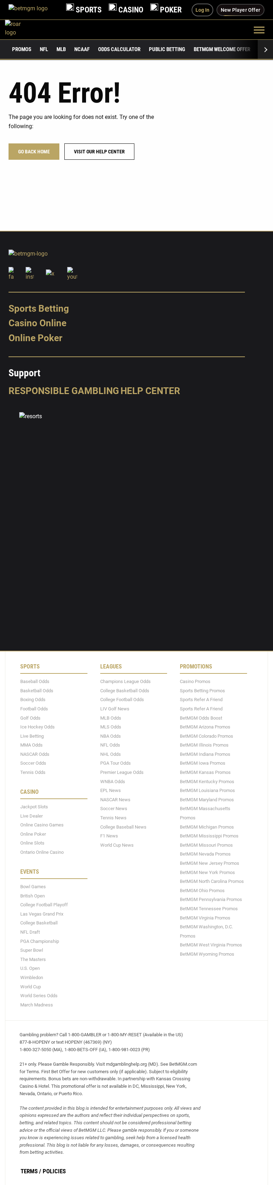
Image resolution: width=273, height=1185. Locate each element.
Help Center (150, 390)
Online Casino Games (42, 825)
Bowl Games (33, 886)
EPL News (110, 790)
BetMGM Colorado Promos (206, 736)
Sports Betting (39, 308)
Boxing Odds (33, 700)
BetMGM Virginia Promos (205, 918)
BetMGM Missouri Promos (206, 845)
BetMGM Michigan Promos (207, 827)
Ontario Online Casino (42, 852)
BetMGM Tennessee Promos (209, 908)
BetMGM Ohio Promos (202, 890)
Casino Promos (195, 681)
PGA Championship (39, 941)
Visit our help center (99, 151)
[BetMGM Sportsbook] (34, 10)
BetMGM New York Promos (207, 872)
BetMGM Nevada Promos (205, 854)
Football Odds (34, 708)
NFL (44, 49)
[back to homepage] (21, 29)
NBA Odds (110, 736)
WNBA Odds (112, 781)
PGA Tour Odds (115, 763)
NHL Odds (110, 754)
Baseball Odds (34, 681)
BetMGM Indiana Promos (205, 754)
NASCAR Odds (34, 754)
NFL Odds (110, 745)
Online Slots (32, 843)
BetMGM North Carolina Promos (212, 881)
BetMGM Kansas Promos (205, 772)
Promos (21, 49)
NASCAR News (115, 799)
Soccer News (113, 809)
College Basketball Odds (124, 690)
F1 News (109, 836)
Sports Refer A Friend (201, 700)
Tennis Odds (33, 772)
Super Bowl (31, 950)
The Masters (33, 959)
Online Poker (35, 338)
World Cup (30, 986)
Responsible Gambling (64, 390)
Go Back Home (34, 151)
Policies (54, 1171)
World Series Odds (39, 995)
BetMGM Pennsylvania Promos (211, 899)
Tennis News (113, 817)
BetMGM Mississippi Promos (209, 836)
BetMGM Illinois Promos (204, 745)
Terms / (31, 1171)
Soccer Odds (33, 763)
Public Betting (167, 49)
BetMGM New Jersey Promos (209, 863)
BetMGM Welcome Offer (222, 49)
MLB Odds (110, 718)
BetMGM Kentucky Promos (207, 781)
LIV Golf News (114, 708)
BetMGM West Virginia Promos (211, 945)
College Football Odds (122, 700)
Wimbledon (31, 977)
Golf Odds (30, 718)
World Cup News (117, 845)
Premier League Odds (122, 772)
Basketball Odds (36, 690)
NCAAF (82, 49)
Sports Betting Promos (202, 690)
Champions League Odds (125, 681)
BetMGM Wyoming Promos (207, 954)
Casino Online (37, 323)
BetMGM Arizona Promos (205, 727)
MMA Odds (31, 745)
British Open (32, 896)
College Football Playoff (44, 904)
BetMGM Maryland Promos (207, 799)
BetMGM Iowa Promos (202, 763)
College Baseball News (123, 827)
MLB (61, 49)
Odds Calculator (119, 49)
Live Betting (32, 736)
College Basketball (39, 923)
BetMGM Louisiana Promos (207, 790)
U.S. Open (30, 968)
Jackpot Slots (34, 806)
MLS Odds (110, 727)
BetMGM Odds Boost (201, 718)
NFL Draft (30, 932)
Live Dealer (31, 816)
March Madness (36, 1004)
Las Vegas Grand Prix (41, 914)
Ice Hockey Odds (37, 727)
